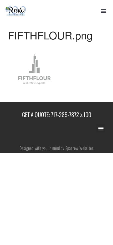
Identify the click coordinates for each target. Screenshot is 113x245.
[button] (103, 11)
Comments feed (69, 178)
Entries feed (65, 171)
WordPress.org (68, 186)
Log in (61, 163)
